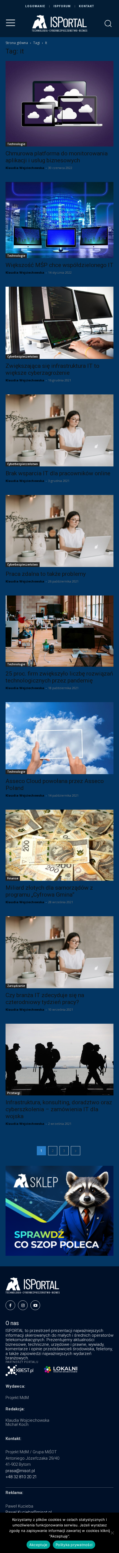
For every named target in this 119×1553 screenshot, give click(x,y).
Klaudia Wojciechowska (25, 168)
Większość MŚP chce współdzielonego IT (59, 265)
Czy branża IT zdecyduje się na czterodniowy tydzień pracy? (45, 998)
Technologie (16, 144)
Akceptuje (38, 1544)
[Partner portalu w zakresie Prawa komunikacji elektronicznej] (60, 1369)
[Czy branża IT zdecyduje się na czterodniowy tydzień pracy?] (59, 952)
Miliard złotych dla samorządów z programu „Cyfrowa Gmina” (49, 891)
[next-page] (75, 1150)
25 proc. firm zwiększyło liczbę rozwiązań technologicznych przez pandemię (59, 677)
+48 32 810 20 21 (21, 1476)
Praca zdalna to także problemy (46, 574)
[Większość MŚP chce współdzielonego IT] (59, 220)
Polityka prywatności (74, 1544)
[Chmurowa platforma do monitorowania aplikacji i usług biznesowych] (59, 104)
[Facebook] (10, 1305)
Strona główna (17, 42)
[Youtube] (35, 1305)
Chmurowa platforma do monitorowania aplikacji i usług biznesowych (57, 157)
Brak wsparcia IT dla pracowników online (58, 473)
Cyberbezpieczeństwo (22, 356)
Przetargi (13, 1093)
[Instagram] (23, 1305)
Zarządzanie (16, 986)
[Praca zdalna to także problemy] (59, 531)
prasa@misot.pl (20, 1470)
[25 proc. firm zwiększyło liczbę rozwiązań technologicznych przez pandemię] (59, 631)
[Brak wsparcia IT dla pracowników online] (59, 430)
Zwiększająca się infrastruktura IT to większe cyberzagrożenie (52, 369)
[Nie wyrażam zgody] (112, 1533)
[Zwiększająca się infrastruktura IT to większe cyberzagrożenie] (59, 323)
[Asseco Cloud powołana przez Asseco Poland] (59, 738)
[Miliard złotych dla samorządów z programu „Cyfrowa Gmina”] (59, 845)
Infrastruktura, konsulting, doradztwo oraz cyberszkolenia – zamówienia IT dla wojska (59, 1109)
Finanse (12, 878)
